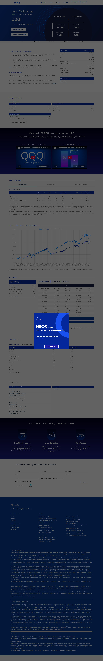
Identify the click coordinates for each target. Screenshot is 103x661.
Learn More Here (51, 346)
